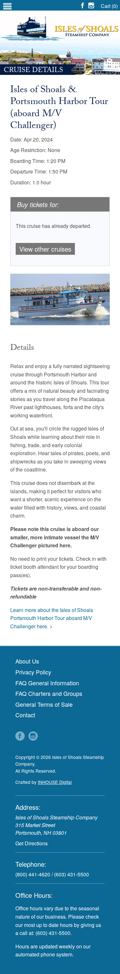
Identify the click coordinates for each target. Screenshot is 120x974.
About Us (27, 661)
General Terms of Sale (44, 704)
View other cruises (45, 249)
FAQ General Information (47, 683)
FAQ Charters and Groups (48, 693)
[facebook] (83, 5)
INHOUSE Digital (55, 782)
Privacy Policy (33, 672)
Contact (25, 715)
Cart (109, 6)
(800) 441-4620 (32, 874)
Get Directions (31, 843)
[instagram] (92, 5)
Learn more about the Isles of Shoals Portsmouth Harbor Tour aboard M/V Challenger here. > (51, 618)
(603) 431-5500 (71, 874)
